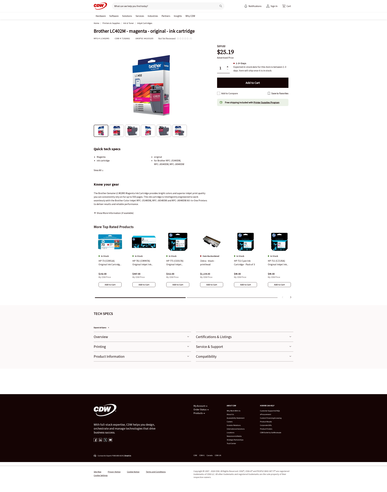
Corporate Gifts (266, 425)
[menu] (252, 6)
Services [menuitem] (140, 15)
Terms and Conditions (156, 471)
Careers (230, 421)
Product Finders (266, 429)
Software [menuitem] (114, 15)
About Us (230, 414)
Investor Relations (234, 425)
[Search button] (220, 6)
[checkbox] (218, 93)
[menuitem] (245, 6)
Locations (230, 432)
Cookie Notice (133, 471)
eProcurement (265, 414)
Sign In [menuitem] (274, 6)
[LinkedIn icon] (100, 440)
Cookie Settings (101, 475)
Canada (210, 455)
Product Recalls (266, 421)
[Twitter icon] (105, 440)
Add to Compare (229, 93)
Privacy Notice (114, 471)
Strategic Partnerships (235, 440)
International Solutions (236, 429)
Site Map (97, 471)
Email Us (128, 455)
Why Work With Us (233, 411)
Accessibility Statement (235, 418)
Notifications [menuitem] (255, 6)
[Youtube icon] (110, 440)
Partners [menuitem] (166, 15)
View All (98, 170)
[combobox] (163, 6)
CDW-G (201, 455)
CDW (195, 455)
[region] (193, 265)
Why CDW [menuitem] (190, 15)
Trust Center (231, 443)
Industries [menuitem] (153, 15)
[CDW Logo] (100, 6)
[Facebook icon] (95, 440)
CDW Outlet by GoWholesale (270, 432)
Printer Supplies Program (266, 102)
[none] (100, 16)
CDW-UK (218, 455)
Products (198, 413)
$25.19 (225, 52)
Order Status (200, 409)
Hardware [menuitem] (101, 15)
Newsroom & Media (234, 436)
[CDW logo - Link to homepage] (100, 6)
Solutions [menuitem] (127, 15)
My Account (200, 405)
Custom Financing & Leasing (270, 418)
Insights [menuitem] (178, 15)
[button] (287, 6)
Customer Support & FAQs (270, 411)
